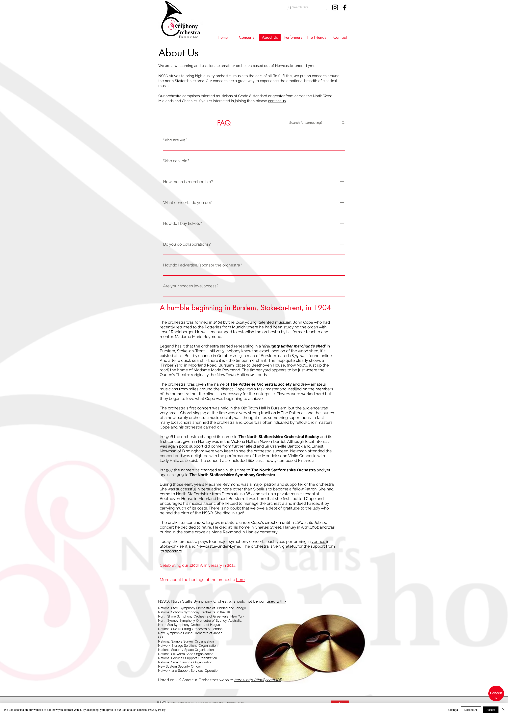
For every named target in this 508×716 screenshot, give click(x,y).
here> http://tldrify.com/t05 (257, 679)
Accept (491, 710)
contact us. (277, 101)
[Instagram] (335, 7)
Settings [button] (453, 710)
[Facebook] (345, 7)
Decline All (470, 710)
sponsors (173, 551)
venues (319, 541)
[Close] (503, 709)
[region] (496, 699)
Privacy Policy (156, 710)
